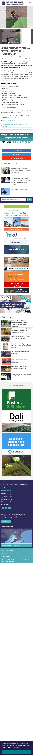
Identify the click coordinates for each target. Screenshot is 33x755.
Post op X (17, 154)
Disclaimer (4, 553)
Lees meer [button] (16, 747)
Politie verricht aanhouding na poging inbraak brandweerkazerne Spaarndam (21, 360)
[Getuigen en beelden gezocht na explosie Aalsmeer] (6, 376)
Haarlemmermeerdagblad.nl (15, 2)
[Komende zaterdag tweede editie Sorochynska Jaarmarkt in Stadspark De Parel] (6, 331)
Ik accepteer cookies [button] (17, 752)
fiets (4, 120)
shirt (13, 120)
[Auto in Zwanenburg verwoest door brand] (6, 354)
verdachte (8, 120)
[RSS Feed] (9, 508)
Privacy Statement (6, 556)
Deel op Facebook (18, 150)
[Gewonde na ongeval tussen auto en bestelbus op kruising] (6, 369)
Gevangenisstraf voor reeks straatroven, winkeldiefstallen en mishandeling (21, 170)
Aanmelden (6, 521)
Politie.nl (27, 58)
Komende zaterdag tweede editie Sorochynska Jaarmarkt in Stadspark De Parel (21, 330)
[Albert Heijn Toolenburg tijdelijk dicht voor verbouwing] (6, 338)
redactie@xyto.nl (8, 499)
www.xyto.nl (7, 501)
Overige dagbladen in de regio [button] (10, 545)
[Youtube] (6, 508)
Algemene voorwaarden (8, 550)
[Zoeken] (29, 199)
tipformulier (15, 111)
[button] (1, 36)
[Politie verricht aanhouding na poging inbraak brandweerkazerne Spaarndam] (6, 361)
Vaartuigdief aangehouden (19, 189)
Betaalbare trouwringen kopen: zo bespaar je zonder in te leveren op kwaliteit (21, 345)
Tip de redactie (18, 158)
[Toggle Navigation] (30, 3)
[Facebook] (3, 508)
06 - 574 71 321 (23, 142)
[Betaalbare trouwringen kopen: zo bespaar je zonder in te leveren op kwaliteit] (6, 346)
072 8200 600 (8, 497)
